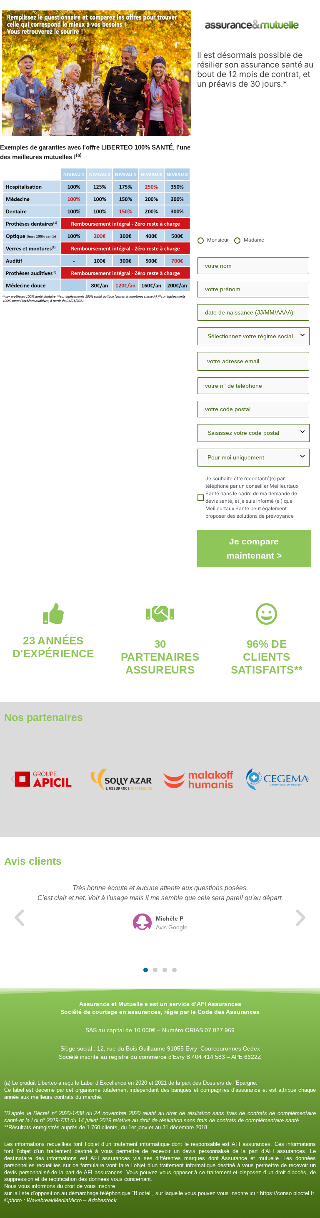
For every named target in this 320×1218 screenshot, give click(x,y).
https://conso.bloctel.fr (287, 1193)
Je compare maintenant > (254, 549)
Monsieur (218, 240)
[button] (12, 779)
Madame (254, 240)
